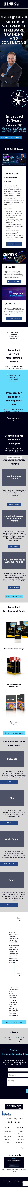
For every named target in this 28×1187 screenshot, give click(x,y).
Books (12, 880)
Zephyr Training (14, 504)
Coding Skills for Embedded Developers (14, 439)
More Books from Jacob (14, 733)
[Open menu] (26, 4)
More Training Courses (14, 596)
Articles (20, 1131)
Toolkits (20, 1134)
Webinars (20, 1139)
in (15, 1121)
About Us (7, 1131)
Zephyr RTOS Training (14, 477)
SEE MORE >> (13, 961)
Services (7, 1134)
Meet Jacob (7, 1137)
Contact (7, 1142)
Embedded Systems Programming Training (14, 518)
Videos (20, 1137)
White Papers (12, 839)
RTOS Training (14, 587)
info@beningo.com (14, 1118)
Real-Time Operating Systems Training (14, 560)
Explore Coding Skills (14, 457)
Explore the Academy (11, 137)
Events (7, 1139)
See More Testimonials (14, 1022)
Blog (12, 798)
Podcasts (12, 758)
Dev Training (14, 546)
